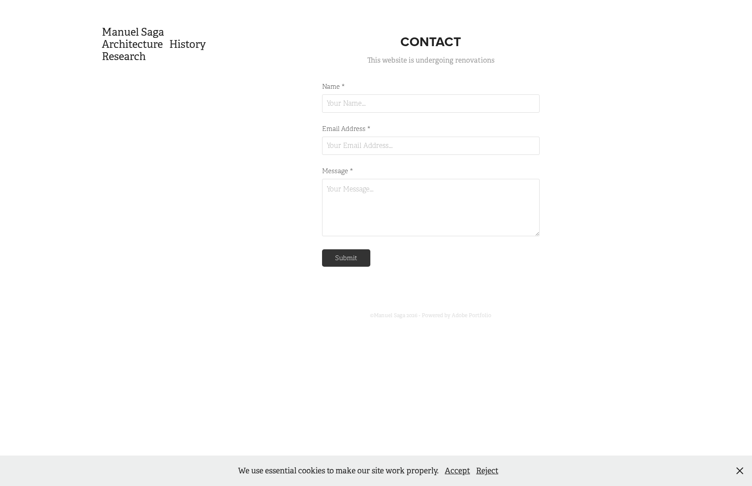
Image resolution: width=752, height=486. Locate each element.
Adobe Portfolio (471, 315)
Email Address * (346, 129)
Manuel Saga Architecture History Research (167, 44)
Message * (337, 171)
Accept (457, 471)
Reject (487, 471)
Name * (333, 87)
